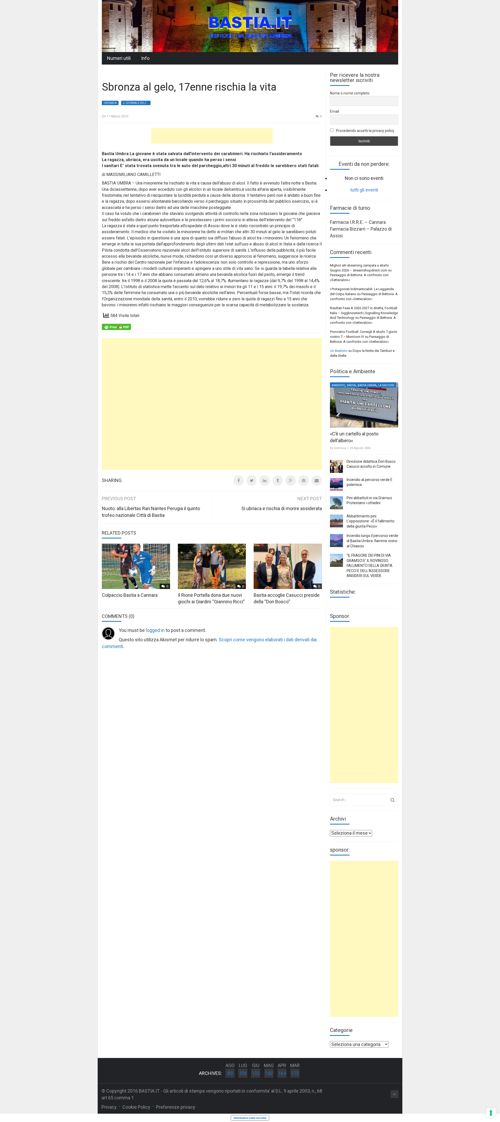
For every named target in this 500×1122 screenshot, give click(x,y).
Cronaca (110, 103)
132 (256, 1073)
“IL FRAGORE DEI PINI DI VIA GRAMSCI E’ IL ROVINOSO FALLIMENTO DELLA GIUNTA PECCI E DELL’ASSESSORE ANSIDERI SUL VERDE (369, 565)
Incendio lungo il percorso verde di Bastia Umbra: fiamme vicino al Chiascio (372, 541)
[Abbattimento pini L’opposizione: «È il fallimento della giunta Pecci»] (336, 521)
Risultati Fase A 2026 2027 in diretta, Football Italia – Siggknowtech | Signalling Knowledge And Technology (364, 313)
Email (334, 111)
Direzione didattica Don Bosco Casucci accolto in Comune (371, 464)
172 (295, 1073)
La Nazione (386, 385)
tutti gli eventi (364, 190)
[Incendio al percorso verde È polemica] (336, 484)
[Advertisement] (212, 136)
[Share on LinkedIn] (264, 480)
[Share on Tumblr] (277, 480)
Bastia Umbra (367, 385)
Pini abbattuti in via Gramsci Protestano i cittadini (369, 500)
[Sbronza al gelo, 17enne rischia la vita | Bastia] (250, 25)
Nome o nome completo (350, 93)
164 (282, 1073)
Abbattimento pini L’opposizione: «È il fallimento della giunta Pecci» (371, 521)
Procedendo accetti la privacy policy (364, 131)
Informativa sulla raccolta (250, 1117)
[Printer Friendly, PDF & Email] (116, 327)
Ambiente (338, 385)
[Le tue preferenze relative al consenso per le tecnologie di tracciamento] (491, 1113)
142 (269, 1073)
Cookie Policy (136, 1107)
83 (230, 1073)
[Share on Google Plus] (290, 480)
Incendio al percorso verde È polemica (369, 482)
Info (145, 58)
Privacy (109, 1107)
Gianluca (340, 448)
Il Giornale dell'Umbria (137, 103)
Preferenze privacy (175, 1107)
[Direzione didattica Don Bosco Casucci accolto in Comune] (336, 466)
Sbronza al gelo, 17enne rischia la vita (189, 87)
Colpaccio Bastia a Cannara (130, 595)
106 (243, 1073)
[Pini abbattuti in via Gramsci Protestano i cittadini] (336, 502)
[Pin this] (303, 480)
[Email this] (316, 480)
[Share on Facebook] (238, 480)
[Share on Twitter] (251, 480)
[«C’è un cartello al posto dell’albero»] (364, 405)
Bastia (351, 385)
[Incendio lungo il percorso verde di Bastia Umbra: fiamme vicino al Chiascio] (336, 540)
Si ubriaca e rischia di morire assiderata (281, 508)
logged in (155, 630)
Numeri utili (119, 58)
